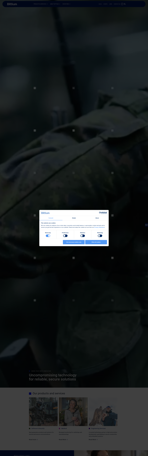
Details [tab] (74, 218)
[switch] (65, 236)
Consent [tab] (51, 218)
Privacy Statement (99, 227)
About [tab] (97, 218)
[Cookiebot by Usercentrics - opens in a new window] (100, 213)
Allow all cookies (96, 242)
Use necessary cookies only (73, 242)
